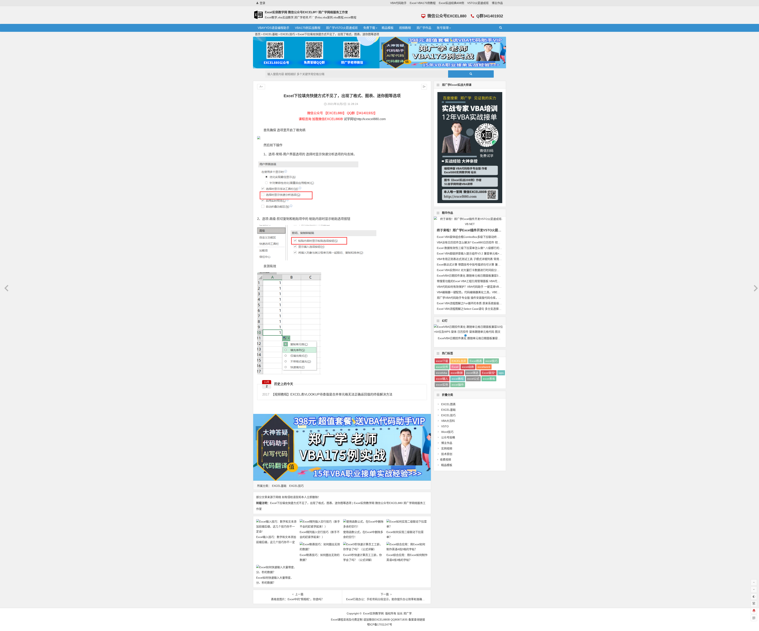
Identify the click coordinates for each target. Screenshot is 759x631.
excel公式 (473, 378)
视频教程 (405, 27)
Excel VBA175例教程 (423, 3)
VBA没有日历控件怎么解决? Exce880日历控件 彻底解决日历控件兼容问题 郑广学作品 (490, 242)
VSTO (445, 426)
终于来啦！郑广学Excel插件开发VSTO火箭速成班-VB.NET (478, 230)
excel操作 (458, 384)
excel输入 (442, 378)
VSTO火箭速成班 (478, 3)
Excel (455, 366)
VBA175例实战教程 (307, 27)
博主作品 (497, 3)
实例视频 (446, 448)
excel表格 (489, 378)
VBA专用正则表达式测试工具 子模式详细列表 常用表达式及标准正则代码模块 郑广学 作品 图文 (495, 259)
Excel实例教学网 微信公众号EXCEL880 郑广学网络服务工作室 (306, 12)
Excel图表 (476, 361)
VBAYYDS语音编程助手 (273, 27)
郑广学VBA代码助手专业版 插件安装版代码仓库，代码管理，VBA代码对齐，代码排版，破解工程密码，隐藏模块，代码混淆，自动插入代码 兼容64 (472, 343)
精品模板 (388, 27)
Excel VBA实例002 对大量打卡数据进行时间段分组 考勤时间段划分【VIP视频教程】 (489, 270)
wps (501, 372)
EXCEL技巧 (287, 34)
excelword (484, 366)
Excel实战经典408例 (451, 3)
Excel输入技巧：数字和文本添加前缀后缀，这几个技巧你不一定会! (276, 541)
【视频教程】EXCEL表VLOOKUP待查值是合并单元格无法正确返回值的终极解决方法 (327, 394)
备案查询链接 (416, 619)
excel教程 (458, 378)
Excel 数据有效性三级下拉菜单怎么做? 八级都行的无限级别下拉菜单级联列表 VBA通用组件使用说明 (499, 248)
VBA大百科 (448, 420)
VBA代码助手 (398, 3)
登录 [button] (262, 3)
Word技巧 (447, 431)
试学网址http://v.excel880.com (365, 119)
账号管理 (443, 27)
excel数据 (457, 372)
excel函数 (468, 366)
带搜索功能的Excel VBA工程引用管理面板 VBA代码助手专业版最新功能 (481, 281)
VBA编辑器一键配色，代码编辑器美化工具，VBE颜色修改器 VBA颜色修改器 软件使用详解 (492, 292)
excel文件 (442, 366)
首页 (258, 34)
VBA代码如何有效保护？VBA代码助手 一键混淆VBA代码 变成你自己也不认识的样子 (488, 286)
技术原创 (446, 454)
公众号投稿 (448, 437)
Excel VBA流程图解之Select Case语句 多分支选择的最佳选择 (475, 308)
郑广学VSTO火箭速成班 (342, 27)
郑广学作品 (423, 27)
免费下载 (369, 27)
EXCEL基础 (270, 34)
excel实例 (442, 384)
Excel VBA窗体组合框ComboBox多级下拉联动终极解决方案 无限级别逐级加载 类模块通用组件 (495, 236)
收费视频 (445, 459)
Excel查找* (488, 372)
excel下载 (442, 361)
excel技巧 (491, 361)
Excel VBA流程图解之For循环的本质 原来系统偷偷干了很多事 (475, 303)
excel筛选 (472, 372)
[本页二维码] (754, 618)
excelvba (441, 372)
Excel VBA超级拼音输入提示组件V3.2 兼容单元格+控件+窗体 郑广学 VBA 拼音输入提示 (490, 253)
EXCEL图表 (448, 404)
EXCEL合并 (459, 361)
